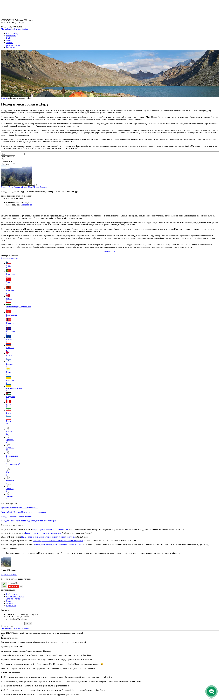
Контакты (10, 47)
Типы (15, 258)
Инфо (8, 38)
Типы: (3, 196)
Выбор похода (12, 33)
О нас (8, 40)
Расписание (11, 36)
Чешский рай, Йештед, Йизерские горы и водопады (23, 512)
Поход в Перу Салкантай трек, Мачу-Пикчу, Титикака (24, 187)
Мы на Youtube (22, 29)
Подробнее (27, 205)
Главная (4, 98)
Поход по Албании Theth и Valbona (16, 516)
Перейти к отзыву (9, 574)
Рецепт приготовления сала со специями (50, 529)
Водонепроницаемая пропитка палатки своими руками (57, 544)
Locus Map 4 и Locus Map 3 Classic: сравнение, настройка (58, 540)
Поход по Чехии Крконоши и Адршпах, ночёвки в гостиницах (28, 521)
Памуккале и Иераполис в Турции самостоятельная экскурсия (48, 537)
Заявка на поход (13, 45)
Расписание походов (15, 596)
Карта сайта (11, 606)
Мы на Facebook (8, 29)
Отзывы (9, 43)
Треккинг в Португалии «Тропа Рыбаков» (19, 508)
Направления (7, 258)
